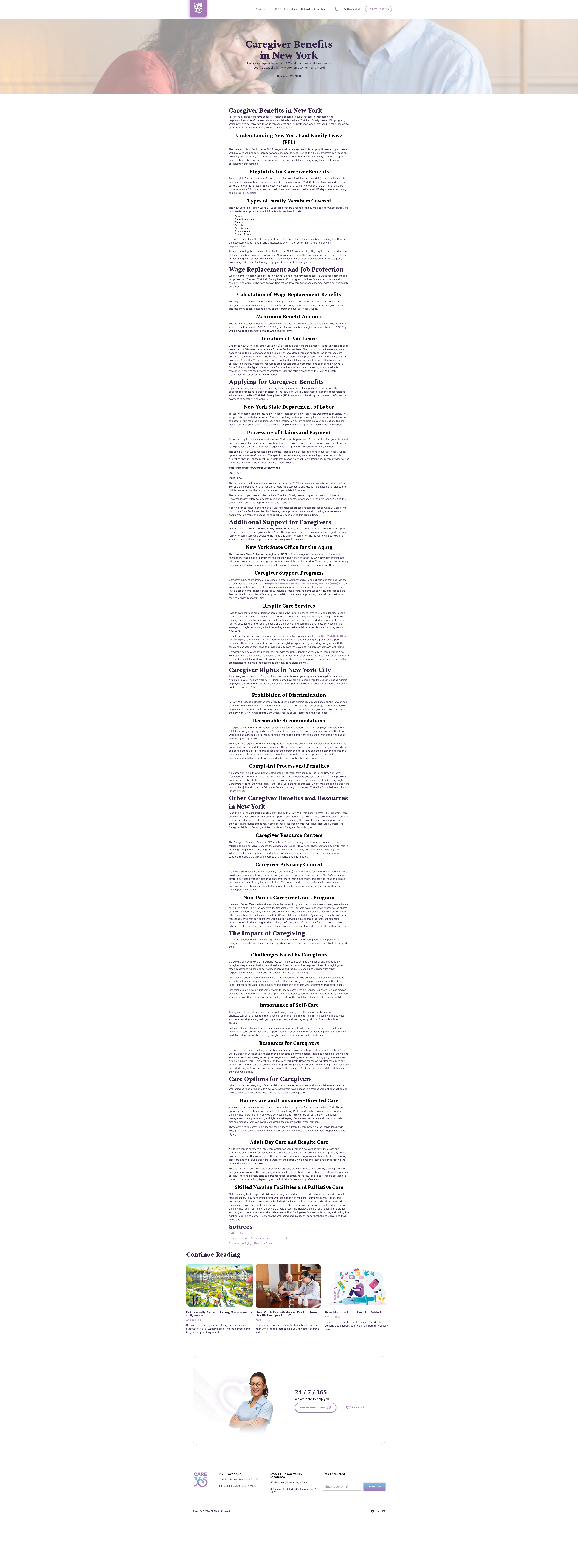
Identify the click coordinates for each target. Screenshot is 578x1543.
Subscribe (374, 1486)
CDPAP (277, 9)
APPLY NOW (376, 9)
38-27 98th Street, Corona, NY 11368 (237, 1486)
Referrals (306, 9)
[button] (262, 9)
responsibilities (237, 246)
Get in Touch (320, 9)
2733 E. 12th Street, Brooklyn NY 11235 (238, 1479)
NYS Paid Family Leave (242, 1232)
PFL (270, 149)
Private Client (291, 9)
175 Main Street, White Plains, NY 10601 (289, 1482)
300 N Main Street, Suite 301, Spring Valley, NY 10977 (293, 1490)
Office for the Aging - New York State (250, 1243)
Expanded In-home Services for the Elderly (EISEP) (258, 1238)
